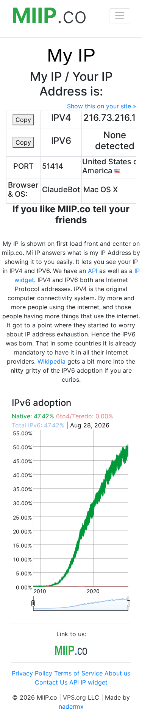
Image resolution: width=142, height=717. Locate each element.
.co (49, 15)
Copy (23, 119)
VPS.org (74, 697)
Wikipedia (51, 361)
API (92, 270)
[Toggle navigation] (119, 15)
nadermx (71, 706)
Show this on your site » (101, 106)
